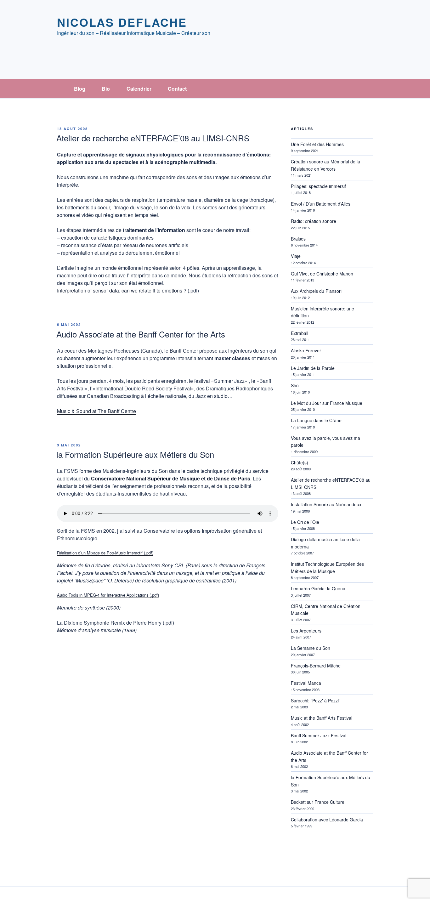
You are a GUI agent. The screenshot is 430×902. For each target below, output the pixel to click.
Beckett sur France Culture (317, 802)
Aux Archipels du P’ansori (316, 291)
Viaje (296, 256)
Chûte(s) (299, 462)
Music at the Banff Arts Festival (321, 718)
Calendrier (139, 88)
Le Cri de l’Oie (305, 522)
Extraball (299, 333)
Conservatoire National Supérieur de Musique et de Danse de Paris (170, 478)
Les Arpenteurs (306, 630)
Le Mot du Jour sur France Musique (326, 403)
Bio (106, 88)
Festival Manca (306, 683)
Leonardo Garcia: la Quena (318, 588)
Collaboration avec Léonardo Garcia (327, 819)
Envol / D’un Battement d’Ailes (320, 204)
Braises (298, 238)
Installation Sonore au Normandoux (326, 504)
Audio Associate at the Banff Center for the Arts (140, 334)
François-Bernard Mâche (316, 665)
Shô (295, 385)
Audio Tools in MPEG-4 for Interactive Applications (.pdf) (108, 595)
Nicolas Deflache (122, 22)
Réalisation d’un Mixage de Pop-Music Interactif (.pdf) (105, 553)
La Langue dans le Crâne (316, 420)
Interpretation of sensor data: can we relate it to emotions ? (121, 290)
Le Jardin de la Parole (313, 368)
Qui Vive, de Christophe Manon (322, 273)
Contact (177, 88)
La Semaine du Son (310, 648)
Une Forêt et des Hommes (317, 144)
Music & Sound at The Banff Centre (96, 411)
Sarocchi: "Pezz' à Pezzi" (315, 700)
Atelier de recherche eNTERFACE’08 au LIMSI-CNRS (152, 138)
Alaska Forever (306, 350)
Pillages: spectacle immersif (318, 186)
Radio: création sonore (313, 221)
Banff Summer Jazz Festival (318, 735)
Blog (79, 88)
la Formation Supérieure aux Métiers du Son (135, 454)
